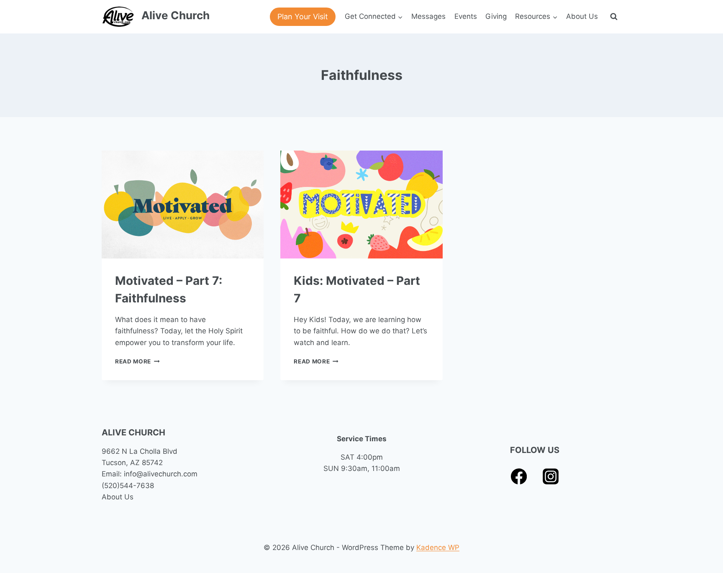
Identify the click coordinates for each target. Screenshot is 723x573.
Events (465, 16)
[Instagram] (551, 476)
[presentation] (183, 204)
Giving (496, 16)
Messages (428, 16)
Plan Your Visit (302, 16)
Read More (137, 361)
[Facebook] (519, 476)
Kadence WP (437, 547)
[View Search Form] (613, 16)
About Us (582, 16)
